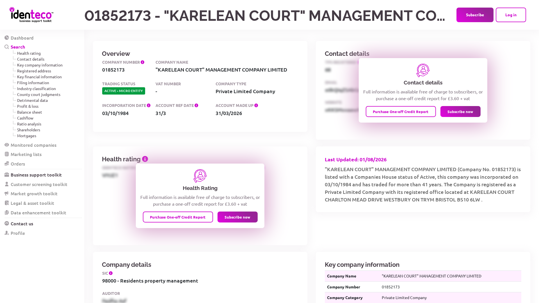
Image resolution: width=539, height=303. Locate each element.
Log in (511, 14)
